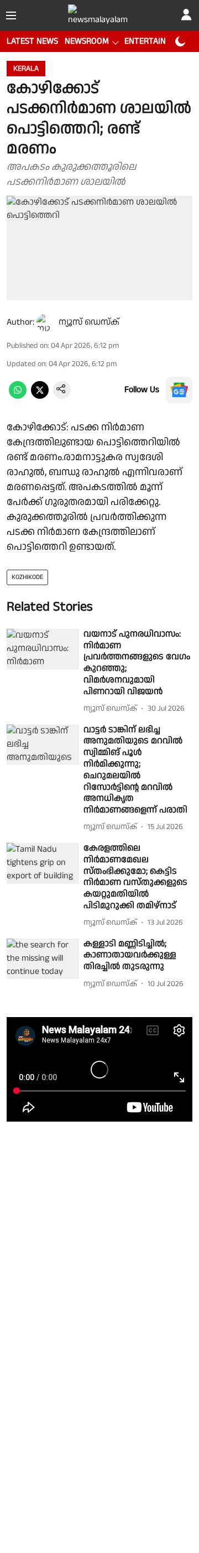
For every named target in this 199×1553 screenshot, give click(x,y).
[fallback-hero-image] (43, 649)
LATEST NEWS (32, 41)
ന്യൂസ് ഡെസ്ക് (89, 322)
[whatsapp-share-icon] (18, 396)
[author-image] (45, 322)
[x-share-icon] (40, 396)
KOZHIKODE (27, 577)
